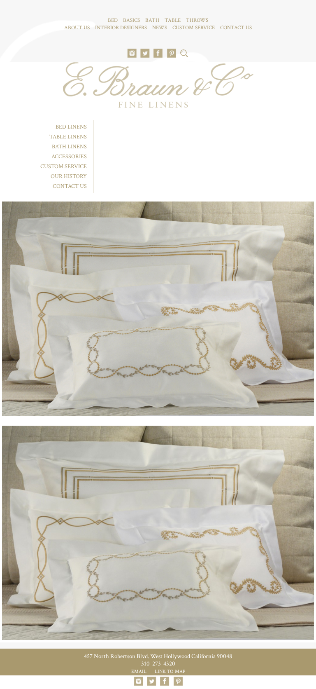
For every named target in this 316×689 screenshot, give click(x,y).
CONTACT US (236, 27)
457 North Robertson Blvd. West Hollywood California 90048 (158, 656)
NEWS (159, 27)
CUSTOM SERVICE (193, 27)
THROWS (197, 20)
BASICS (131, 20)
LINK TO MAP (170, 671)
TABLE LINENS (68, 137)
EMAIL (138, 671)
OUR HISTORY (69, 176)
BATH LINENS (69, 146)
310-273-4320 (158, 664)
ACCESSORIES (69, 156)
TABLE (173, 20)
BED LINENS (71, 127)
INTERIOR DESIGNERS (121, 27)
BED (113, 20)
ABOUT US (77, 27)
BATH (152, 20)
